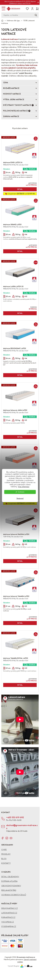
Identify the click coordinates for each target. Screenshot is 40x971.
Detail (20, 189)
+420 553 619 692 (15, 817)
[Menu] (3, 8)
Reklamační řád (8, 890)
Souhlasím (21, 492)
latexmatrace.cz (9, 913)
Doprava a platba (9, 881)
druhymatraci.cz (9, 908)
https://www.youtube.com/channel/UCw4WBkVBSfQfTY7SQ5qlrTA (11, 838)
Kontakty (6, 863)
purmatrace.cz (8, 917)
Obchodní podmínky (11, 886)
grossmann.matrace (7, 838)
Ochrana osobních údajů (13, 895)
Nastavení (20, 498)
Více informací (23, 487)
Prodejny (6, 854)
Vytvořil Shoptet (13, 966)
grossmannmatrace (2, 838)
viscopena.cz (7, 922)
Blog (3, 859)
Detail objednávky (10, 877)
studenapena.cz (8, 926)
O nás (4, 849)
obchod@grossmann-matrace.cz (22, 827)
